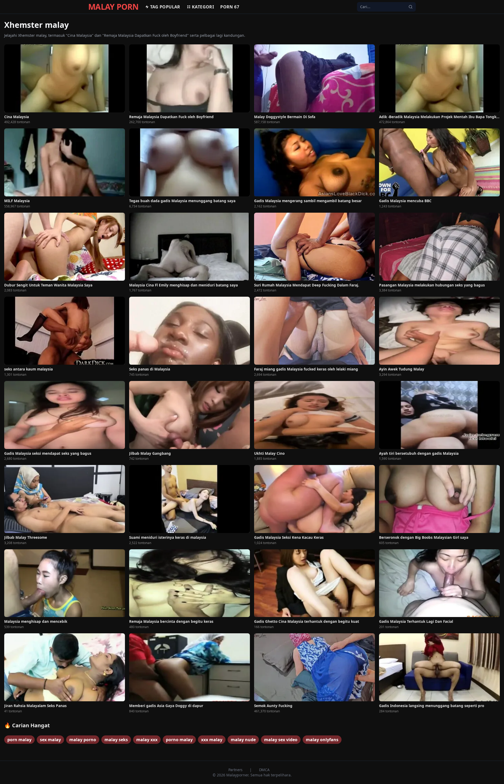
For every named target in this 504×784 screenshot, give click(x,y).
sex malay (50, 740)
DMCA (264, 769)
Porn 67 (229, 7)
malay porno (82, 740)
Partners (236, 769)
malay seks (116, 740)
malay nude (243, 740)
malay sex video (280, 740)
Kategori (203, 7)
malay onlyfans (322, 740)
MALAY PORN (113, 7)
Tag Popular (165, 7)
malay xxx (147, 740)
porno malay (179, 740)
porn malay (19, 740)
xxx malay (211, 740)
